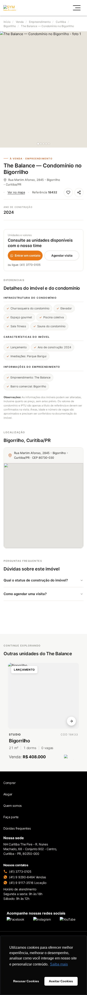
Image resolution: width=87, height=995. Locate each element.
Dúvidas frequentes (17, 828)
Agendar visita (61, 255)
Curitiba (61, 21)
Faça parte (11, 817)
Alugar (7, 794)
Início (7, 21)
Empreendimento (40, 21)
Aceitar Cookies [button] (61, 981)
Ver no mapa (16, 192)
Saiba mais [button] (59, 964)
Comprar (9, 783)
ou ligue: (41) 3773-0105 (24, 264)
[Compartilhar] (79, 192)
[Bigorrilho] (43, 696)
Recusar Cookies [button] (26, 981)
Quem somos (12, 805)
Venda (20, 21)
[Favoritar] (68, 192)
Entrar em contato (27, 255)
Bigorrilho (10, 26)
